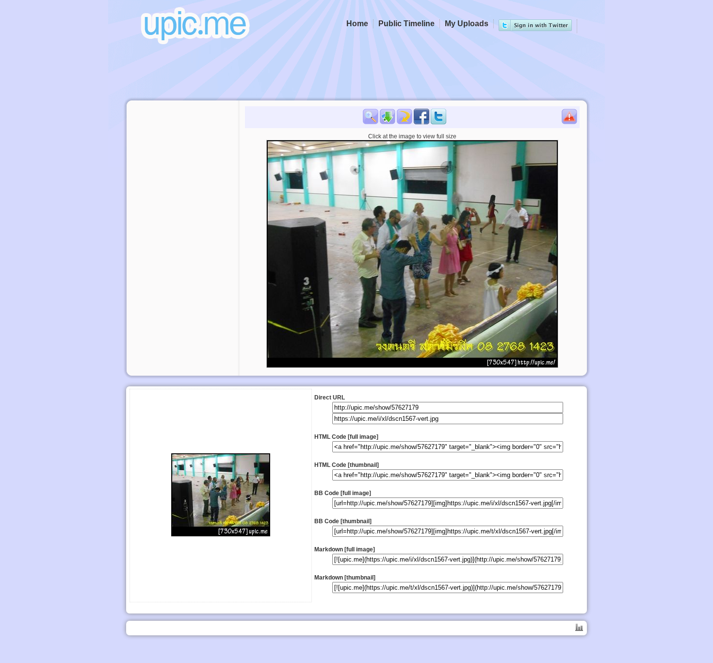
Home (357, 23)
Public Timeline (406, 23)
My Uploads (466, 23)
